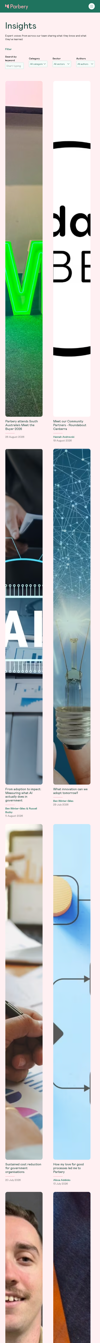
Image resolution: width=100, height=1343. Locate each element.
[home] (16, 6)
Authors (81, 58)
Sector (57, 58)
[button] (92, 6)
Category (34, 58)
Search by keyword (11, 58)
